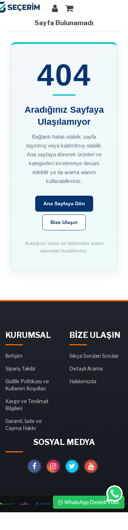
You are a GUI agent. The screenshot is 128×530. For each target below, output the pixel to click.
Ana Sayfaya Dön (64, 203)
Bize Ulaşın (64, 222)
